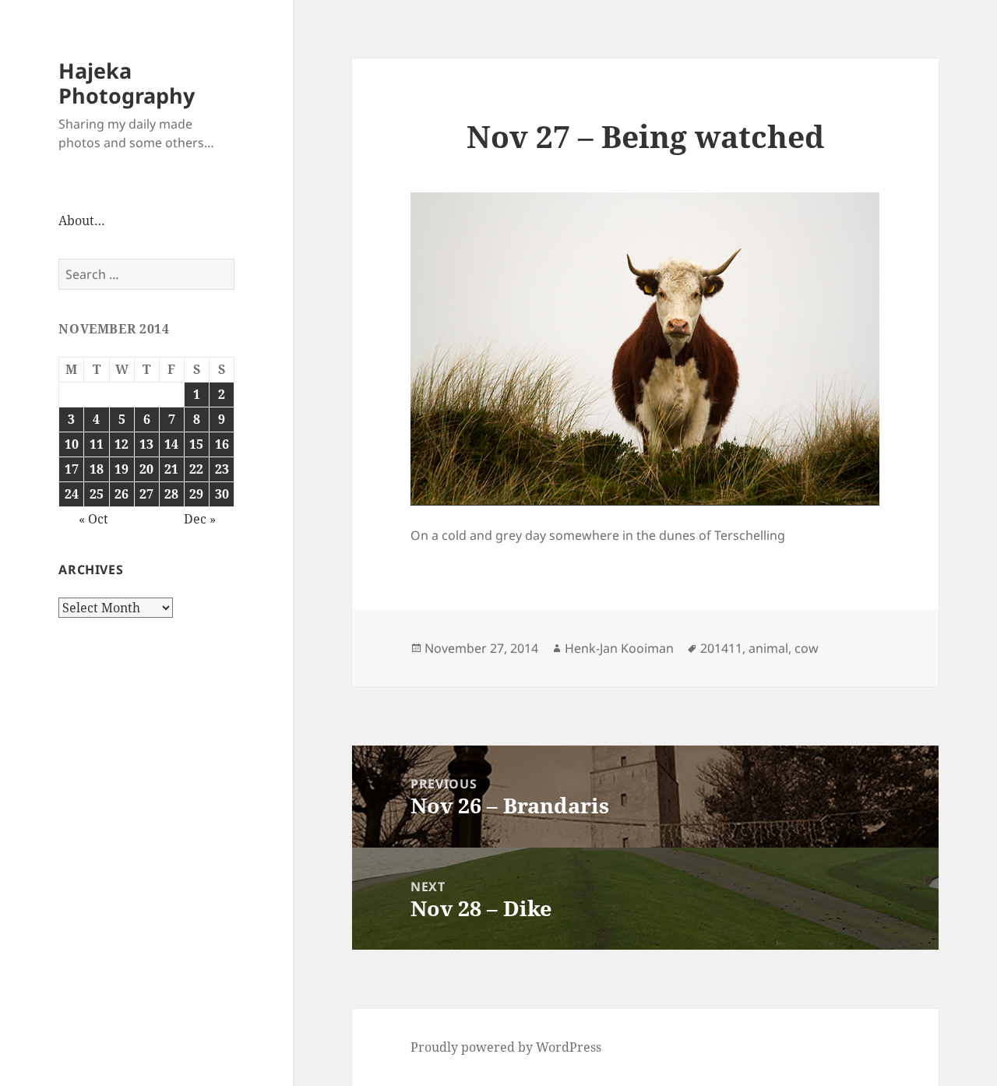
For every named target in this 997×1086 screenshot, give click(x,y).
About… (81, 220)
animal (768, 648)
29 (196, 493)
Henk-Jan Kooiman (619, 648)
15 (196, 444)
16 (222, 444)
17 (72, 469)
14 (171, 444)
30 (222, 493)
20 (146, 469)
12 (121, 444)
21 (171, 469)
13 (146, 444)
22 (196, 469)
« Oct (93, 518)
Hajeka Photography (126, 83)
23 (222, 469)
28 (171, 493)
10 (72, 444)
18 (97, 469)
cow (806, 648)
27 (146, 493)
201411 (721, 648)
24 (72, 493)
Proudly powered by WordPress (505, 1047)
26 (121, 493)
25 (97, 493)
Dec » (200, 518)
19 (121, 469)
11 (97, 444)
